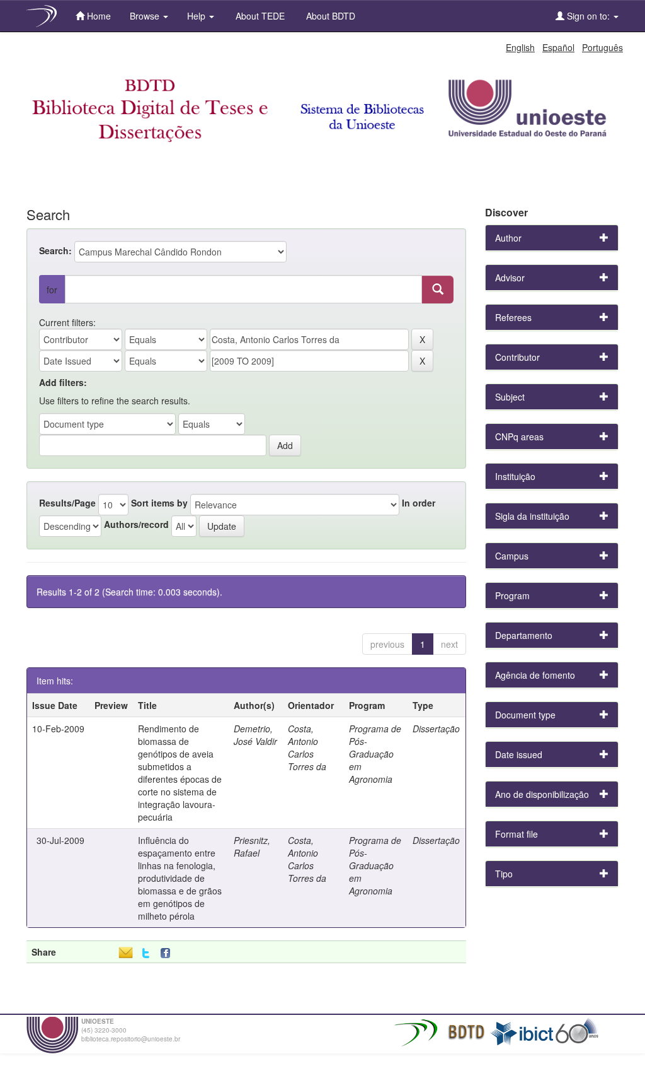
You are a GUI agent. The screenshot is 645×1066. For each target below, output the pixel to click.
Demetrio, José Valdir (255, 734)
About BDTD (329, 15)
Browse (146, 15)
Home (97, 15)
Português (602, 47)
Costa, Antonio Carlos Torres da (307, 747)
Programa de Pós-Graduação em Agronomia (375, 753)
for (52, 289)
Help (197, 15)
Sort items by (159, 502)
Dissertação (436, 728)
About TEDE (259, 15)
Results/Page (67, 502)
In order (418, 502)
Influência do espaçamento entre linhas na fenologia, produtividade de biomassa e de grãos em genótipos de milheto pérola (180, 878)
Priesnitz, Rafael (252, 846)
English (520, 47)
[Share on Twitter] (146, 953)
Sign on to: (588, 15)
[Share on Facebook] (168, 953)
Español (558, 47)
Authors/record (136, 524)
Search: (55, 250)
